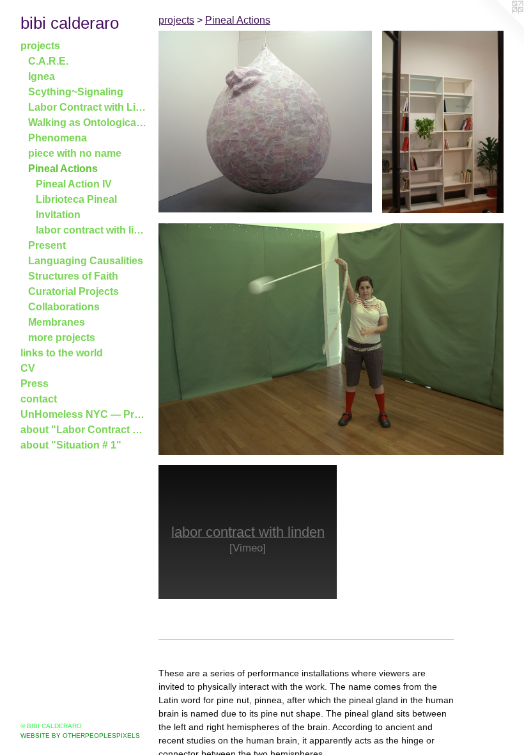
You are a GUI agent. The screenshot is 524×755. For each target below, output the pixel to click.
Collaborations (64, 306)
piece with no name (74, 153)
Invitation (58, 214)
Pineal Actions (63, 168)
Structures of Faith (73, 276)
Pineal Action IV (74, 184)
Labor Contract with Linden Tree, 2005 (88, 107)
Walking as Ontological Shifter (88, 122)
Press (34, 383)
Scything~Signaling (75, 91)
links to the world (61, 352)
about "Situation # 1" (70, 445)
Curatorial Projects (73, 291)
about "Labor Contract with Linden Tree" (84, 429)
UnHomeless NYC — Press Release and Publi (84, 414)
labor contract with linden (92, 230)
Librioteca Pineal (76, 199)
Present (47, 245)
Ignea (41, 76)
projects (40, 45)
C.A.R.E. (48, 61)
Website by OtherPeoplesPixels (80, 735)
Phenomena (57, 137)
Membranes (56, 322)
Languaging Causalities (85, 260)
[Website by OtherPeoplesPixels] (498, 25)
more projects (61, 337)
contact (38, 398)
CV (27, 368)
